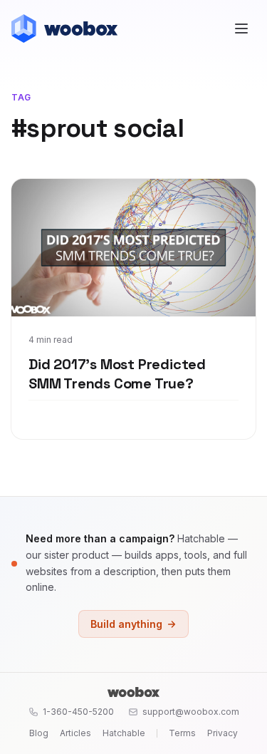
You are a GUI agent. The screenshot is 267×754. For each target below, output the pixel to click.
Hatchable (124, 733)
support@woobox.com (190, 711)
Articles (75, 733)
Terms (182, 733)
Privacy (222, 733)
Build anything (126, 624)
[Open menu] (241, 28)
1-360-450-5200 (78, 711)
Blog (38, 733)
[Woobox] (133, 692)
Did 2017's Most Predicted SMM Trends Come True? (117, 374)
